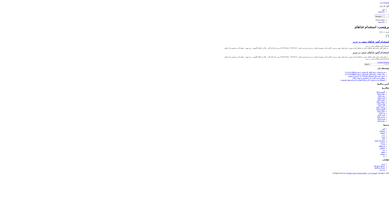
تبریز (383, 135)
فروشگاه (382, 146)
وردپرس (382, 170)
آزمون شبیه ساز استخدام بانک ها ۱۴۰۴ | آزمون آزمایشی (366, 76)
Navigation (379, 16)
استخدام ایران (384, 2)
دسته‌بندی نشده (380, 140)
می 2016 (382, 113)
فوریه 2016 (381, 119)
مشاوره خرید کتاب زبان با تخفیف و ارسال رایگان (368, 78)
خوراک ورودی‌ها (379, 166)
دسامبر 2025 (380, 102)
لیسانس (382, 148)
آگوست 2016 (380, 109)
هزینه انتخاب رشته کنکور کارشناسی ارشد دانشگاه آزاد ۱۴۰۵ (365, 72)
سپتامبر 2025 (380, 107)
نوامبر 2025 (381, 104)
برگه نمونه (381, 11)
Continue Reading (383, 62)
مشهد (383, 152)
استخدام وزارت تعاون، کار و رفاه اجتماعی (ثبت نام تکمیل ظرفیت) (363, 80)
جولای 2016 (381, 111)
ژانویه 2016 (381, 121)
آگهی (383, 129)
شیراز (383, 144)
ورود (383, 164)
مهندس (382, 154)
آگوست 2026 (380, 92)
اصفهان (382, 133)
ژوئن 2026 (381, 96)
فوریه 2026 (381, 98)
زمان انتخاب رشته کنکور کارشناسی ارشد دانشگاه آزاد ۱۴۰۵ (365, 74)
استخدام (382, 131)
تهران (383, 137)
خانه (383, 10)
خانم (383, 139)
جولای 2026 (381, 94)
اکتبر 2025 (381, 105)
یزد (384, 156)
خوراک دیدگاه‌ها (380, 168)
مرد (383, 150)
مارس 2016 (381, 117)
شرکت (382, 142)
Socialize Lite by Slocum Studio (356, 173)
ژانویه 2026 (381, 100)
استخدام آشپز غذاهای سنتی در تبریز (371, 41)
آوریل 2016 (381, 115)
